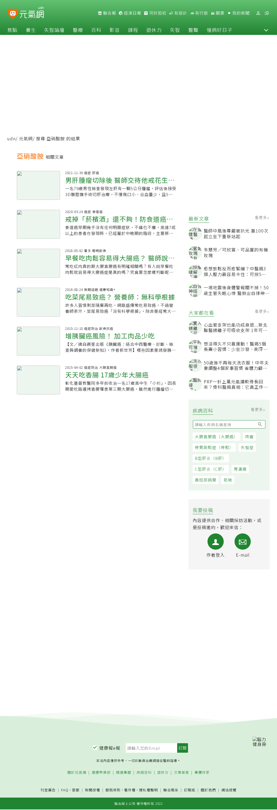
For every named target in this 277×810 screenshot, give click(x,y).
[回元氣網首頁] (32, 13)
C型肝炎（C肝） (211, 469)
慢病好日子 (219, 29)
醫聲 (193, 29)
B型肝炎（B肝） (211, 458)
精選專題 (123, 773)
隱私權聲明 (148, 789)
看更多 (261, 217)
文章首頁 (181, 773)
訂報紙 (189, 790)
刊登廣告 (48, 790)
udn (11, 138)
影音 (115, 29)
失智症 (247, 447)
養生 (31, 29)
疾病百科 (144, 773)
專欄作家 (202, 773)
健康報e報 (109, 748)
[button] (266, 29)
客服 (76, 789)
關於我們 (208, 790)
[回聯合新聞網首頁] (12, 14)
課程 (133, 29)
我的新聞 (240, 13)
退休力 (154, 29)
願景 (220, 13)
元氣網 (26, 138)
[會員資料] (258, 13)
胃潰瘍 (240, 469)
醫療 (78, 29)
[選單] (266, 13)
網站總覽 (228, 790)
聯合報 (109, 13)
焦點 (12, 29)
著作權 (130, 789)
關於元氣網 (76, 773)
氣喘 (227, 480)
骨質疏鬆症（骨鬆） (214, 447)
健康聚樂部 (101, 773)
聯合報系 (171, 790)
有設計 (180, 13)
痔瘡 (249, 436)
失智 (175, 29)
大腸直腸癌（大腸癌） (216, 436)
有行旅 (201, 13)
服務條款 (113, 789)
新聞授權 (92, 790)
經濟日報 (132, 13)
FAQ (64, 789)
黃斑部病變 (205, 480)
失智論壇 (54, 29)
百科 (96, 29)
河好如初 (157, 13)
